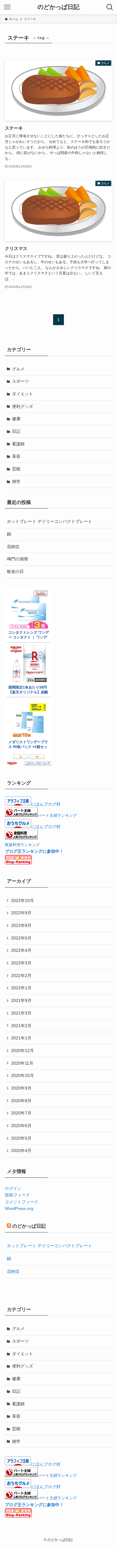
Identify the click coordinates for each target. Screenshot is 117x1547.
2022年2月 (21, 975)
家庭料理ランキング (22, 845)
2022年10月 (22, 900)
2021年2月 (21, 1025)
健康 (16, 418)
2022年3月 (21, 962)
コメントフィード (21, 1201)
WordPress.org (19, 1208)
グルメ (18, 368)
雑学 (16, 481)
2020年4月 (21, 1150)
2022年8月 (21, 925)
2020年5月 (21, 1138)
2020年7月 (21, 1113)
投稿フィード (17, 1195)
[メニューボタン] (7, 7)
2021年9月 (21, 1000)
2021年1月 (21, 1038)
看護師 (18, 444)
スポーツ (20, 381)
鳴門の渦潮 (17, 558)
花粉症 (13, 546)
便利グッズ (22, 406)
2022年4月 (21, 950)
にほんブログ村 (46, 804)
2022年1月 (21, 987)
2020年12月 (22, 1050)
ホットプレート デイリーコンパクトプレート (49, 521)
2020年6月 (21, 1125)
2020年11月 (22, 1063)
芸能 (16, 468)
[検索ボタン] (110, 7)
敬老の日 (15, 571)
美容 (16, 456)
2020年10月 (22, 1075)
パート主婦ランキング (57, 815)
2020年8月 (21, 1100)
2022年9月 (21, 912)
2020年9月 (21, 1088)
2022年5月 (21, 938)
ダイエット (22, 393)
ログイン (13, 1188)
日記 (16, 431)
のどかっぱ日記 (59, 7)
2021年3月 (21, 1013)
